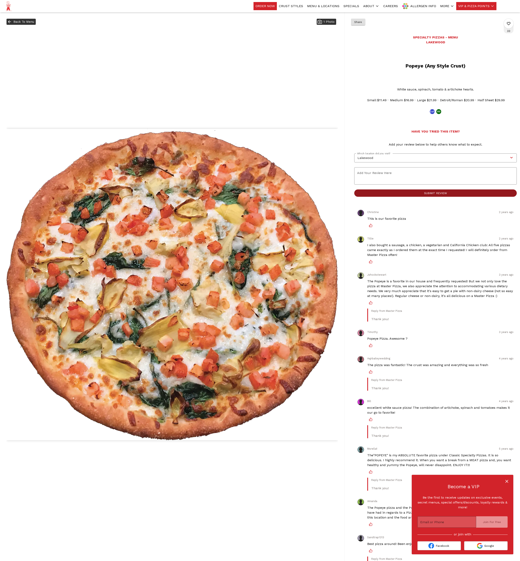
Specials (351, 6)
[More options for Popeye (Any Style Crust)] (509, 23)
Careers (390, 6)
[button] (371, 6)
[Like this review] (371, 225)
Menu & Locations (323, 6)
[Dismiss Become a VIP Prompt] (507, 481)
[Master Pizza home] (21, 6)
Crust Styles (291, 6)
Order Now (265, 6)
